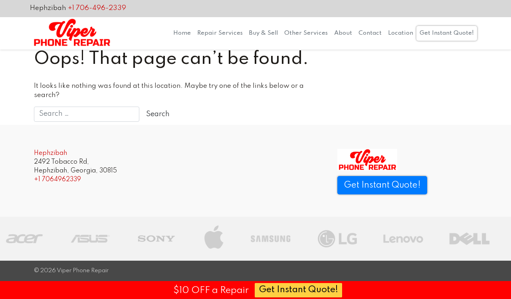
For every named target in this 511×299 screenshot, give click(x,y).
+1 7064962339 (57, 179)
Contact (370, 33)
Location (400, 33)
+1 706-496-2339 (97, 8)
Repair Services (220, 33)
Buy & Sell (263, 33)
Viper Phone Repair (83, 270)
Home (182, 33)
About (343, 33)
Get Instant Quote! (447, 33)
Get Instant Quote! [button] (382, 185)
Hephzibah (48, 8)
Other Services (306, 33)
